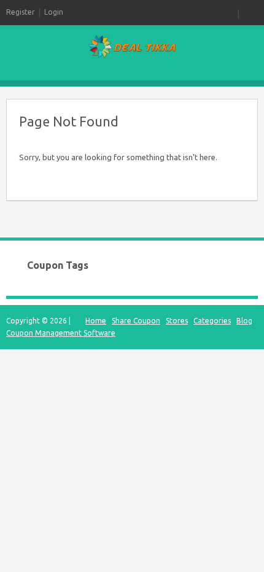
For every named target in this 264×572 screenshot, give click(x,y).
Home (95, 321)
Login (53, 12)
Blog (244, 321)
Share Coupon (136, 321)
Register (20, 12)
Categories (212, 321)
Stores (177, 321)
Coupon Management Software (60, 333)
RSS (229, 12)
